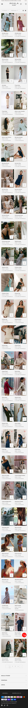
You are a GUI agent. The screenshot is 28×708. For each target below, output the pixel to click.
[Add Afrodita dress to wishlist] (12, 15)
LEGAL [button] (3, 684)
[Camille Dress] (7, 594)
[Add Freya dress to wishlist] (24, 67)
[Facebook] (2, 705)
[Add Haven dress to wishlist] (24, 405)
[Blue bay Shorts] (7, 152)
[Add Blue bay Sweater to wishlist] (24, 119)
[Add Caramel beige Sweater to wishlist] (24, 457)
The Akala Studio (8, 701)
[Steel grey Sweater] (20, 490)
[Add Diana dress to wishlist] (24, 353)
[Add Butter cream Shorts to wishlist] (12, 119)
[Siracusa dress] (7, 48)
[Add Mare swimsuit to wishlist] (24, 509)
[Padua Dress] (20, 334)
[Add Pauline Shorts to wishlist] (24, 301)
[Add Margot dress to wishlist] (24, 379)
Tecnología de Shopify (8, 703)
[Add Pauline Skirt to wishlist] (12, 327)
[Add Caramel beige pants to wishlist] (12, 483)
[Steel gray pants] (7, 516)
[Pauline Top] (20, 282)
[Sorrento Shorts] (20, 178)
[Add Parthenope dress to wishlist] (24, 197)
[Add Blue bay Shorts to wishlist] (12, 145)
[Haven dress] (20, 412)
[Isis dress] (7, 74)
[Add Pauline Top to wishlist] (24, 275)
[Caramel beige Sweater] (20, 464)
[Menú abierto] (3, 4)
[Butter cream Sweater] (20, 100)
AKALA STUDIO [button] (5, 675)
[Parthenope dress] (20, 204)
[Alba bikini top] (7, 568)
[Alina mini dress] (7, 464)
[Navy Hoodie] (20, 622)
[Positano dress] (20, 256)
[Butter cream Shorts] (7, 126)
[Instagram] (7, 705)
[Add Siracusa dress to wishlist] (12, 41)
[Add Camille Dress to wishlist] (12, 587)
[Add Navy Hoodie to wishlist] (24, 615)
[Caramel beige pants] (7, 490)
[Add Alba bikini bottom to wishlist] (24, 561)
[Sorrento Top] (20, 152)
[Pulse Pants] (20, 438)
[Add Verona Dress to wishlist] (12, 641)
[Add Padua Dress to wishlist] (24, 327)
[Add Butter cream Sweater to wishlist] (24, 93)
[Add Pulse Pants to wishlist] (24, 431)
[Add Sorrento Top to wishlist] (24, 145)
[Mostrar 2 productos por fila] (25, 10)
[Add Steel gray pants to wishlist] (12, 509)
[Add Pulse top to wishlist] (12, 431)
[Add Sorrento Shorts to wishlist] (24, 171)
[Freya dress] (20, 74)
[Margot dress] (20, 386)
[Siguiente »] (21, 666)
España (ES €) (16, 693)
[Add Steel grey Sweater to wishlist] (24, 483)
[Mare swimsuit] (20, 516)
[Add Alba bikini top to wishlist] (12, 561)
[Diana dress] (20, 360)
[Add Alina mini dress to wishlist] (12, 457)
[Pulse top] (7, 438)
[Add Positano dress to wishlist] (24, 249)
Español (5, 693)
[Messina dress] (20, 230)
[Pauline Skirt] (7, 334)
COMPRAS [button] (4, 680)
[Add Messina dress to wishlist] (24, 223)
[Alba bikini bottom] (20, 568)
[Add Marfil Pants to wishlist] (12, 615)
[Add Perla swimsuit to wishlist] (24, 535)
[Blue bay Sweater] (20, 126)
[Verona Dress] (7, 648)
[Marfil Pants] (7, 622)
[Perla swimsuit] (20, 542)
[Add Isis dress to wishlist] (12, 67)
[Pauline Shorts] (20, 308)
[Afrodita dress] (7, 22)
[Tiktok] (4, 705)
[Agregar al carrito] (11, 29)
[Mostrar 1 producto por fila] (23, 10)
